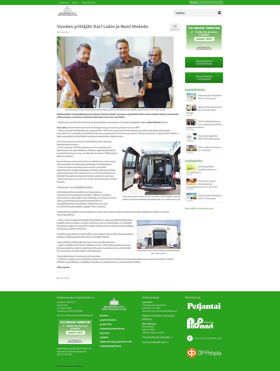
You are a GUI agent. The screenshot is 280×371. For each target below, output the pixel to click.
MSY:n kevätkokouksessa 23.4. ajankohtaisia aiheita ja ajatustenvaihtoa (204, 124)
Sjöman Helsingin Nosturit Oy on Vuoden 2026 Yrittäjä (204, 110)
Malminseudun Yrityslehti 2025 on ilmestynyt (210, 197)
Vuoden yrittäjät (63, 278)
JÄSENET (104, 337)
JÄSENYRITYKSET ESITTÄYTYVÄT (116, 341)
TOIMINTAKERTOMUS (110, 346)
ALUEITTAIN (106, 324)
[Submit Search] (191, 2)
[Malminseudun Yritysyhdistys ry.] (83, 11)
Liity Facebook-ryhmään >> (158, 336)
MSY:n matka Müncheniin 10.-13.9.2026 (209, 148)
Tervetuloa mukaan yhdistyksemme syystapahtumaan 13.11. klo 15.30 (201, 184)
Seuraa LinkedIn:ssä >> (155, 341)
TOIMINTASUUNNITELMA (112, 328)
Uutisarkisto (63, 32)
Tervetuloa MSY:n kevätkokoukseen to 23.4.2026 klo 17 (201, 169)
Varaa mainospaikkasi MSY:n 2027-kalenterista (209, 137)
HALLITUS (104, 333)
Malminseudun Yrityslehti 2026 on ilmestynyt (210, 97)
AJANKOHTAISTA (108, 320)
